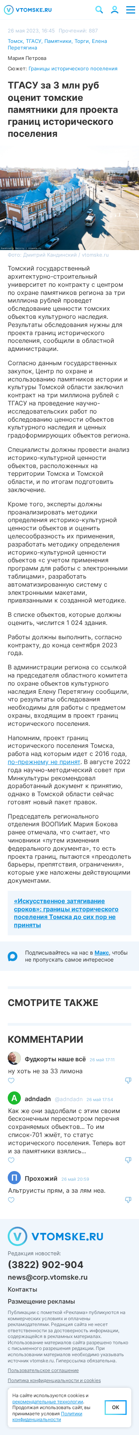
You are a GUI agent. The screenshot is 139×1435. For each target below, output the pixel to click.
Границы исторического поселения (73, 68)
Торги (82, 41)
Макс (102, 952)
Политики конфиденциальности (47, 1417)
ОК (115, 1407)
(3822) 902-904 (45, 1264)
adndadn (38, 1099)
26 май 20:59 (75, 1179)
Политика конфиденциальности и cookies (54, 1380)
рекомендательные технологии (47, 1401)
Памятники (57, 41)
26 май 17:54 (99, 1099)
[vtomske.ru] (28, 10)
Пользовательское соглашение (43, 1370)
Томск (15, 41)
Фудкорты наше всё (55, 1059)
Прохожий (41, 1178)
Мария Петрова (27, 58)
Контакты (22, 1289)
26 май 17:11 (102, 1059)
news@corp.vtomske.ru (48, 1277)
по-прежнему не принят (44, 762)
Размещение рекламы (41, 1301)
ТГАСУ (33, 41)
